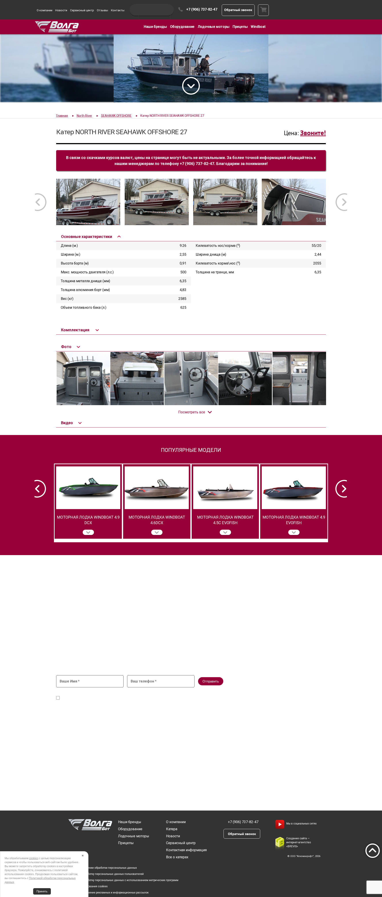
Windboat (258, 27)
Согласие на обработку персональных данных (158, 694)
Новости (61, 10)
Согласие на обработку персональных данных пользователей (104, 874)
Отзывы (102, 10)
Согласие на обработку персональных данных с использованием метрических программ (121, 880)
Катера (171, 829)
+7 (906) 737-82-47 (201, 9)
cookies (33, 858)
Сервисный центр (82, 10)
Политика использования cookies (86, 886)
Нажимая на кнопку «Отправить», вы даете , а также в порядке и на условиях (168, 696)
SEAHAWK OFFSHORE (116, 115)
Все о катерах (177, 857)
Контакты (117, 10)
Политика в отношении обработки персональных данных (101, 867)
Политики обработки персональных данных (241, 698)
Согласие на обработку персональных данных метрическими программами (117, 698)
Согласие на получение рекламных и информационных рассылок (107, 892)
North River (84, 115)
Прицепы (240, 27)
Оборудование (182, 27)
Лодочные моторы (213, 27)
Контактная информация (186, 850)
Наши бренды (155, 27)
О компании (44, 10)
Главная (62, 115)
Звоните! (313, 132)
